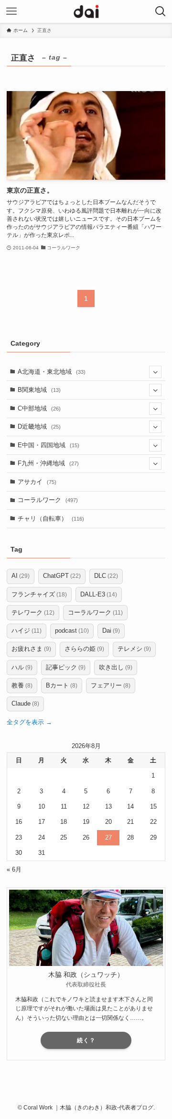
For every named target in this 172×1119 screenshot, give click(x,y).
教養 (21, 685)
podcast (72, 630)
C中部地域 (39, 408)
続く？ (86, 1040)
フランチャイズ (39, 594)
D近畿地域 (39, 426)
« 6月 (14, 869)
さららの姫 (84, 648)
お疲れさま (31, 648)
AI (20, 575)
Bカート (61, 685)
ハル (21, 667)
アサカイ (37, 481)
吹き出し (115, 667)
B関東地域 (39, 389)
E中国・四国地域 (48, 445)
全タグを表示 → (29, 722)
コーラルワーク (48, 499)
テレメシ (134, 648)
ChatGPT (62, 575)
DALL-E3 (98, 594)
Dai (111, 630)
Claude (25, 703)
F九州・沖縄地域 (48, 463)
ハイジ (26, 630)
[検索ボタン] (160, 11)
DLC (106, 575)
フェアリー (110, 685)
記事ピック (66, 667)
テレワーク (32, 612)
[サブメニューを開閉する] (155, 372)
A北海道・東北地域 (52, 371)
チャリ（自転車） (51, 518)
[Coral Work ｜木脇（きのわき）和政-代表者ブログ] (86, 11)
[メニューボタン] (11, 11)
